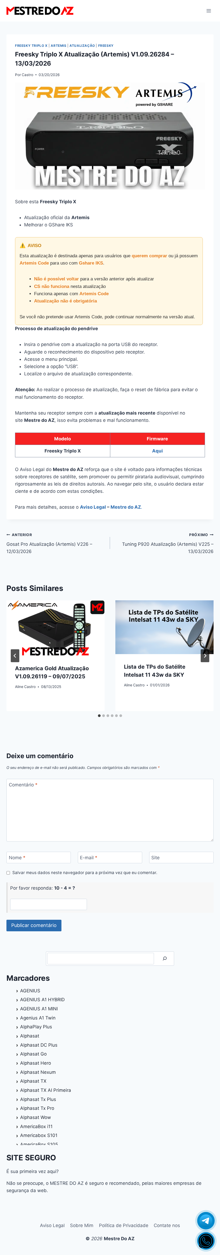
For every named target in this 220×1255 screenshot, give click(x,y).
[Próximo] (205, 655)
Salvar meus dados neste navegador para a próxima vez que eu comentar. (84, 872)
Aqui (157, 451)
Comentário (23, 784)
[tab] (99, 715)
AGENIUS (30, 990)
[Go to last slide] (15, 655)
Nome (17, 857)
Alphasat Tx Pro (37, 1108)
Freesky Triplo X (31, 46)
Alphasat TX (33, 1081)
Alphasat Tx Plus (38, 1099)
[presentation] (55, 628)
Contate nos (167, 1225)
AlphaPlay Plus (36, 1026)
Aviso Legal (93, 507)
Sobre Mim (81, 1225)
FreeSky (106, 46)
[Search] (165, 958)
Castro (27, 75)
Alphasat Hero (35, 1063)
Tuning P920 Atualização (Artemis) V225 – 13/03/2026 (168, 543)
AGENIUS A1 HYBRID (42, 999)
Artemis (58, 46)
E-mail (88, 857)
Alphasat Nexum (38, 1072)
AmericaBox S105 (39, 1144)
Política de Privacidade (123, 1225)
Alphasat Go (33, 1054)
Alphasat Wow (35, 1117)
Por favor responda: (42, 888)
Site (155, 857)
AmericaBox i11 (36, 1126)
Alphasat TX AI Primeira (45, 1090)
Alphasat (29, 1036)
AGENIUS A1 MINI (39, 1008)
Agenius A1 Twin (38, 1018)
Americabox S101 (38, 1135)
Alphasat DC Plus (38, 1045)
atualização (82, 46)
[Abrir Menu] (209, 10)
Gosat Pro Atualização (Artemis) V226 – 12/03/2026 (49, 543)
